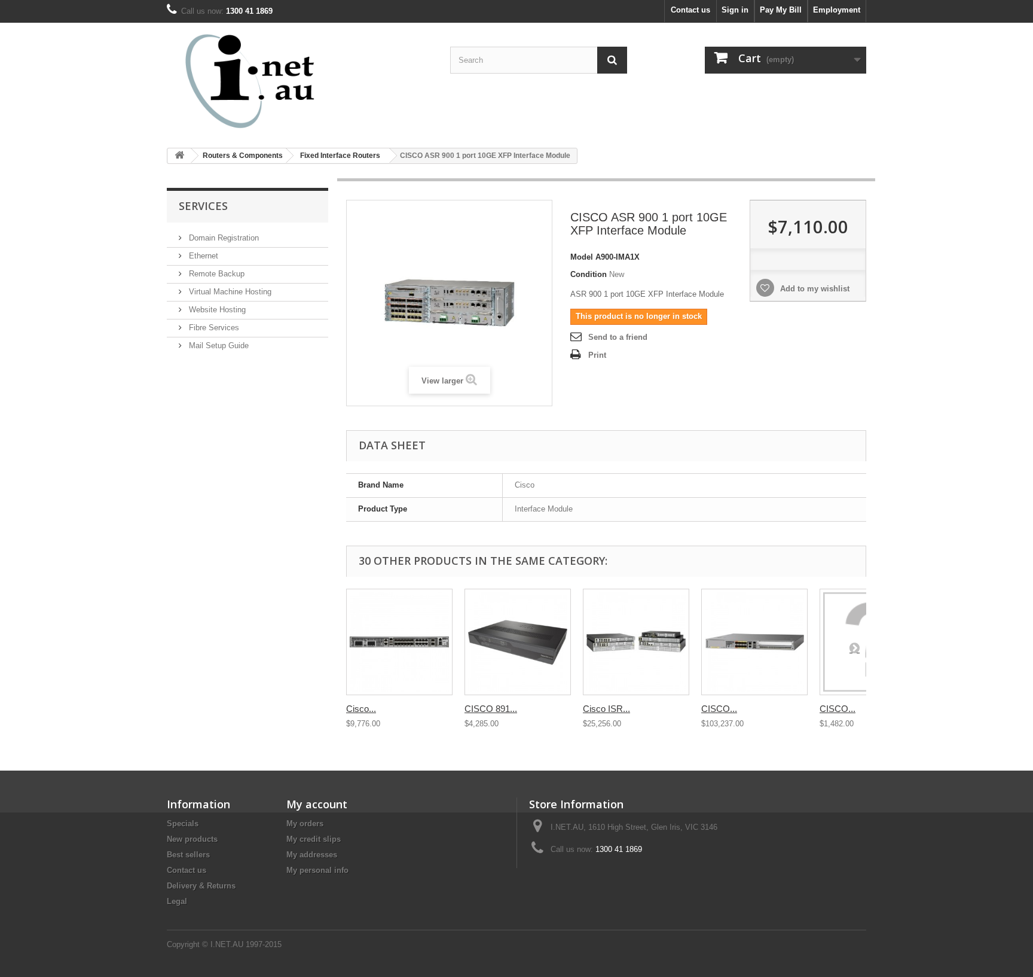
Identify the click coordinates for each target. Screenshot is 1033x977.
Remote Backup (216, 273)
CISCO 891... (490, 709)
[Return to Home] (179, 155)
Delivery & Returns (201, 885)
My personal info (317, 870)
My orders (304, 823)
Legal (177, 901)
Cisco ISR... (606, 709)
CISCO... (719, 709)
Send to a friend (617, 337)
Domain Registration (223, 237)
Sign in (735, 9)
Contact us (690, 9)
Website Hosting (216, 309)
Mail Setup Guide (218, 345)
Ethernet (202, 255)
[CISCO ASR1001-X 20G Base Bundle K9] (754, 642)
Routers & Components (243, 155)
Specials (182, 823)
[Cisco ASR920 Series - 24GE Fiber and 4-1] (399, 642)
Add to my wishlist (813, 288)
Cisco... (361, 709)
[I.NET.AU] (277, 81)
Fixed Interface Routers (340, 155)
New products (192, 839)
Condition (588, 274)
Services (203, 206)
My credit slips (313, 839)
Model (581, 256)
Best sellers (188, 854)
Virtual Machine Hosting (229, 291)
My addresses (311, 854)
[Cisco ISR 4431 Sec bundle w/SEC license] (636, 642)
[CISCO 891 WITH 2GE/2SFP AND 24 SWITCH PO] (517, 642)
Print (597, 355)
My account (316, 804)
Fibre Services (213, 327)
